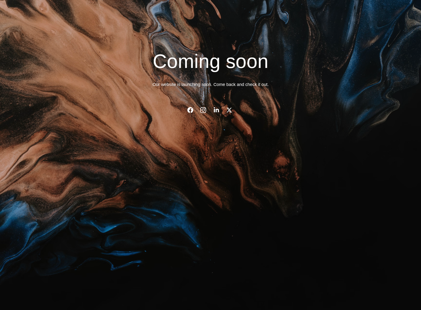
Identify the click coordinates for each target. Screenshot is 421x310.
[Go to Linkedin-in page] (218, 110)
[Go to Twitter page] (229, 110)
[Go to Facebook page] (192, 110)
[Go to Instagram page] (205, 110)
